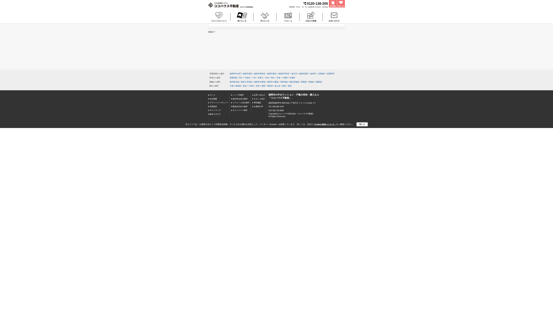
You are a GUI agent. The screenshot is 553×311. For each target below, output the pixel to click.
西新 (263, 86)
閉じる (362, 124)
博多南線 (284, 82)
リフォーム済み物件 (241, 103)
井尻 (258, 86)
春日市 (294, 74)
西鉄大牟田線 (246, 82)
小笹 (254, 78)
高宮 (245, 86)
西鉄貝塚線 (294, 82)
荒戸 (241, 78)
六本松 (251, 86)
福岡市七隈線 (272, 82)
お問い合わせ (259, 95)
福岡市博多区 (259, 74)
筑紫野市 (331, 74)
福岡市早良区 (284, 74)
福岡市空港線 (259, 82)
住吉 (267, 78)
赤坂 (284, 86)
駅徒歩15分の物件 (240, 106)
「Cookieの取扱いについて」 (324, 124)
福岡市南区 (247, 74)
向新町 (292, 78)
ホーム (212, 95)
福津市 (313, 74)
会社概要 (213, 99)
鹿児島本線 (234, 82)
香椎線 (311, 82)
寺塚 (278, 78)
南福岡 (238, 86)
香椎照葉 (233, 78)
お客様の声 (258, 106)
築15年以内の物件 (240, 99)
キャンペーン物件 (240, 110)
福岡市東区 (271, 74)
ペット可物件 (238, 95)
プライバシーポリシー (219, 103)
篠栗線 (318, 82)
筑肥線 (303, 82)
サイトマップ (215, 110)
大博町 (285, 78)
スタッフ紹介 (259, 99)
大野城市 (321, 74)
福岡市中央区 (235, 74)
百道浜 (247, 78)
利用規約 (213, 106)
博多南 (270, 86)
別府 (289, 86)
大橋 (231, 86)
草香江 (260, 78)
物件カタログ (215, 114)
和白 (273, 78)
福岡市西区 (303, 74)
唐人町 (277, 86)
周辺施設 (257, 103)
